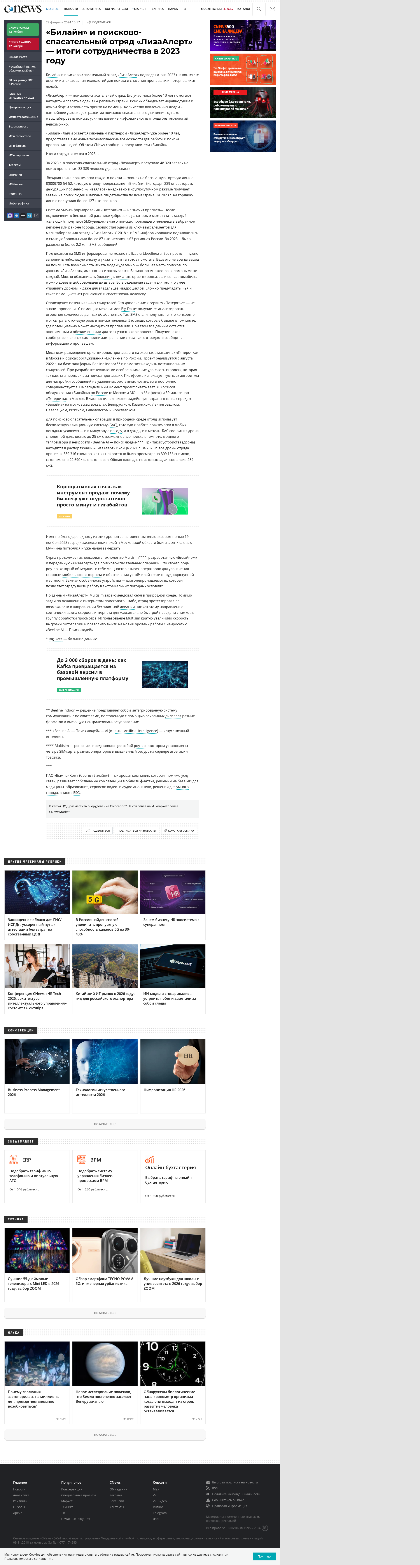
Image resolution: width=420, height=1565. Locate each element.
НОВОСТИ (71, 8)
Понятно (264, 1556)
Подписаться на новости (137, 830)
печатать (123, 276)
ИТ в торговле (19, 155)
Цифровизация (20, 107)
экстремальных (116, 586)
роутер (140, 745)
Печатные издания (75, 1519)
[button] (258, 9)
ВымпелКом (66, 775)
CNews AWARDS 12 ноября (20, 44)
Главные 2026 (21, 95)
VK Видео (160, 1501)
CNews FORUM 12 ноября (19, 29)
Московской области (138, 542)
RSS (215, 1488)
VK (155, 1495)
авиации (127, 606)
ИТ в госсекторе (20, 136)
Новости (19, 1489)
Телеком (15, 165)
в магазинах (164, 352)
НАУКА (173, 8)
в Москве (53, 358)
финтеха (147, 781)
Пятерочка (57, 398)
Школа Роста (18, 57)
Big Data (128, 308)
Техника (67, 1507)
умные (171, 375)
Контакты (117, 1507)
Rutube (158, 1507)
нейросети (81, 442)
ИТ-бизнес (16, 184)
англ (118, 730)
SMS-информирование (93, 253)
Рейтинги (16, 194)
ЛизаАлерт (128, 74)
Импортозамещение (23, 117)
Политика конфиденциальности (236, 1494)
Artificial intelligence (140, 730)
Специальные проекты (78, 1495)
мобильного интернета (82, 574)
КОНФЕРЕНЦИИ (116, 8)
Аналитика (91, 8)
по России (99, 392)
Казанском (141, 404)
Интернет (15, 174)
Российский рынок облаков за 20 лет (22, 68)
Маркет (67, 1501)
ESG (76, 792)
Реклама (116, 1495)
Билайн (52, 74)
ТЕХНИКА (157, 8)
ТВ (184, 8)
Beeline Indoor (63, 710)
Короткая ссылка (181, 830)
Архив (17, 1513)
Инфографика (19, 203)
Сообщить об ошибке (228, 1500)
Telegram (160, 1513)
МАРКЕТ (140, 8)
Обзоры (19, 1507)
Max (156, 1489)
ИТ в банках (17, 146)
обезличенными (87, 331)
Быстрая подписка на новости (235, 1482)
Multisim (131, 557)
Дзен (156, 1519)
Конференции (71, 1489)
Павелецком (56, 410)
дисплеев (173, 716)
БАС (113, 424)
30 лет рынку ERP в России (21, 82)
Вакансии (117, 1501)
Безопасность (18, 126)
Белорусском (119, 404)
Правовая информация (229, 1506)
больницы (105, 276)
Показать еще (105, 1124)
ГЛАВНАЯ (53, 8)
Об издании (119, 1489)
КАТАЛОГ (244, 8)
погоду (116, 430)
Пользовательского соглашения (28, 1558)
